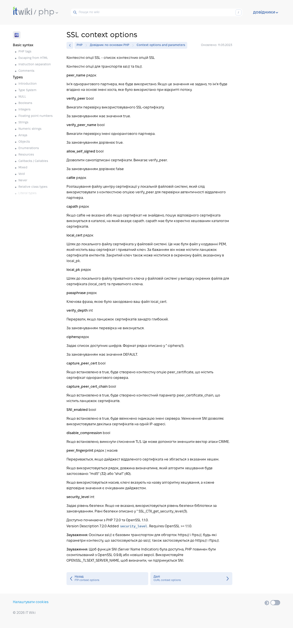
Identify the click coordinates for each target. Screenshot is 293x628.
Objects (24, 141)
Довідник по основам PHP (109, 45)
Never (22, 180)
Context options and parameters (161, 45)
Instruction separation (34, 64)
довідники (264, 12)
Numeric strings (29, 129)
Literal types (27, 193)
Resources (26, 154)
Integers (24, 109)
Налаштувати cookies (30, 602)
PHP (80, 45)
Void (21, 174)
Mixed (22, 167)
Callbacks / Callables (33, 161)
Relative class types (32, 187)
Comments (26, 71)
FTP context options (107, 578)
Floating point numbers (35, 116)
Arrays (22, 135)
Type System (27, 90)
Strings (23, 122)
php (46, 12)
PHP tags (24, 51)
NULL (22, 96)
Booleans (25, 103)
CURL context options (191, 578)
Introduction (27, 83)
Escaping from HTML (33, 58)
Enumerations (28, 148)
